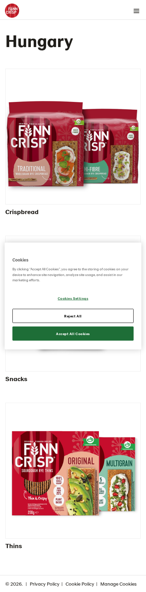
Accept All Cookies (73, 334)
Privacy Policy (45, 584)
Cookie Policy (80, 584)
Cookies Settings (73, 298)
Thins (13, 545)
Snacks (16, 378)
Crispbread (22, 211)
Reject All (73, 316)
